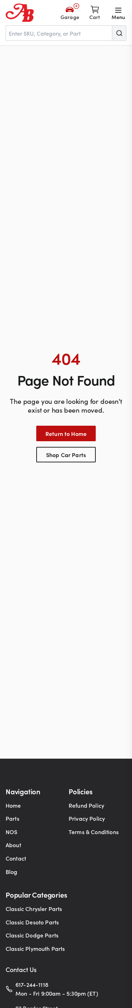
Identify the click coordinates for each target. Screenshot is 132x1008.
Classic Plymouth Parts (35, 948)
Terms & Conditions (94, 832)
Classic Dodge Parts (32, 935)
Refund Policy (86, 805)
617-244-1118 (31, 984)
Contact (16, 858)
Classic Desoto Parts (32, 922)
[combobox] (66, 33)
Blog (12, 871)
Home (13, 805)
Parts (12, 818)
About (13, 845)
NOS (11, 832)
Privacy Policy (87, 818)
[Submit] (119, 33)
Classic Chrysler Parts (34, 908)
